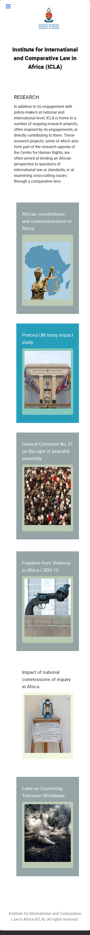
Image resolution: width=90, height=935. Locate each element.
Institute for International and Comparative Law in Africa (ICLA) (45, 58)
